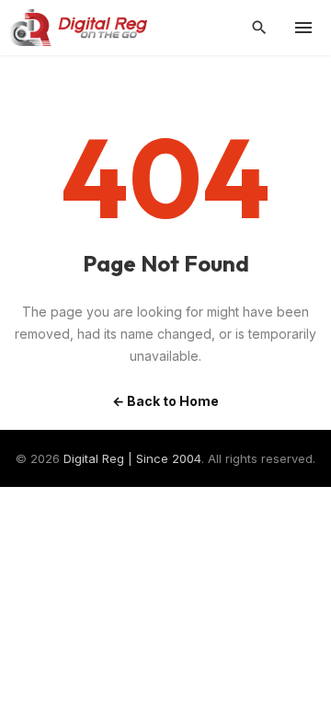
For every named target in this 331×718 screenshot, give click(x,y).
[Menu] (303, 27)
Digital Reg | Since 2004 (132, 458)
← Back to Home (165, 401)
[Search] (259, 27)
